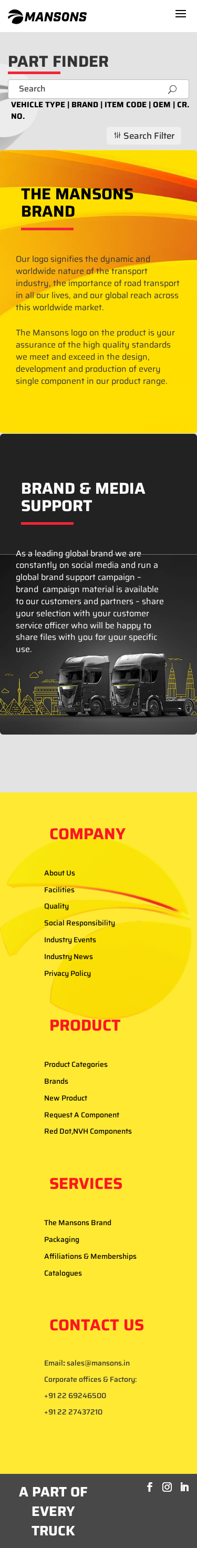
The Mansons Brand (77, 1222)
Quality (56, 906)
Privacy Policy (67, 973)
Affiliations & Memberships (90, 1256)
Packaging (61, 1239)
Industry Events (70, 939)
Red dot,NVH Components (88, 1131)
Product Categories (76, 1064)
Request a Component (81, 1115)
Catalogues (63, 1273)
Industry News (68, 956)
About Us (59, 873)
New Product (65, 1098)
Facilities (59, 889)
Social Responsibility (79, 923)
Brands (56, 1081)
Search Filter (143, 135)
